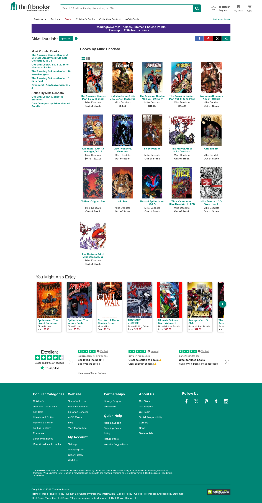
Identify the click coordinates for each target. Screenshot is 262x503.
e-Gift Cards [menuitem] (132, 19)
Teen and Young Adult (45, 406)
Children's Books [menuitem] (85, 19)
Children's (38, 401)
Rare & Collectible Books (47, 444)
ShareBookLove (77, 401)
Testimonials (146, 433)
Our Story (144, 401)
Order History (75, 454)
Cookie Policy (124, 493)
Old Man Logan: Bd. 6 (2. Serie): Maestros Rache (51, 66)
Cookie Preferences (145, 493)
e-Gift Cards (75, 417)
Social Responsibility (150, 417)
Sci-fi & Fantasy (42, 427)
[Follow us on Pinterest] (206, 401)
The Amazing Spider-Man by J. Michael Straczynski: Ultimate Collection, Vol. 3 (50, 58)
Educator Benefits (78, 406)
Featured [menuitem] (39, 19)
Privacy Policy (56, 493)
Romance (38, 433)
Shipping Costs (112, 428)
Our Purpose (146, 406)
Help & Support (112, 422)
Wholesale (110, 406)
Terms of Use (39, 493)
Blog (70, 422)
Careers (143, 422)
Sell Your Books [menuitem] (221, 19)
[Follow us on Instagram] (226, 401)
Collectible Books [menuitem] (109, 19)
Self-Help (38, 411)
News (142, 427)
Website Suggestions (116, 444)
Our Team (144, 411)
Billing (107, 433)
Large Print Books (43, 438)
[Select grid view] (82, 58)
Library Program (113, 401)
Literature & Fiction (43, 417)
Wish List (73, 460)
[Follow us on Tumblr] (216, 401)
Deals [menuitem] (68, 19)
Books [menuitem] (54, 19)
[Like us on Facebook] (186, 401)
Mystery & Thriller (43, 422)
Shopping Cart (76, 449)
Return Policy (111, 438)
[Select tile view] (87, 58)
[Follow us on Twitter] (196, 401)
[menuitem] (224, 7)
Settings (72, 444)
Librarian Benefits (78, 411)
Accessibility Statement (171, 493)
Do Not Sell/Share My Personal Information (90, 493)
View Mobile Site (77, 427)
